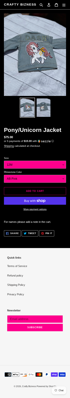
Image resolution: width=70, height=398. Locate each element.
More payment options (35, 209)
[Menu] (64, 5)
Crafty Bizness (20, 4)
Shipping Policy (16, 284)
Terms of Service (17, 266)
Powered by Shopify (46, 386)
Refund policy (15, 275)
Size (6, 158)
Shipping (9, 145)
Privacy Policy (15, 294)
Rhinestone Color (13, 172)
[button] (29, 141)
